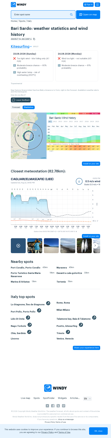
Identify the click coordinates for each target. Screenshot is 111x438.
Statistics (28, 107)
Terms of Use (64, 432)
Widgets (62, 398)
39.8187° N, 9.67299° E (21, 39)
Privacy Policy (50, 422)
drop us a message (66, 419)
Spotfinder (49, 398)
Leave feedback (23, 100)
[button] (34, 39)
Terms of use (61, 422)
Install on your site (91, 164)
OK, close (98, 431)
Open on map (90, 15)
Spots (22, 21)
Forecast (16, 107)
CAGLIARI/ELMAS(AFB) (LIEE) (32, 179)
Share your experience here (86, 348)
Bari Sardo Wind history (62, 117)
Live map (25, 398)
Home (14, 21)
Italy (29, 21)
